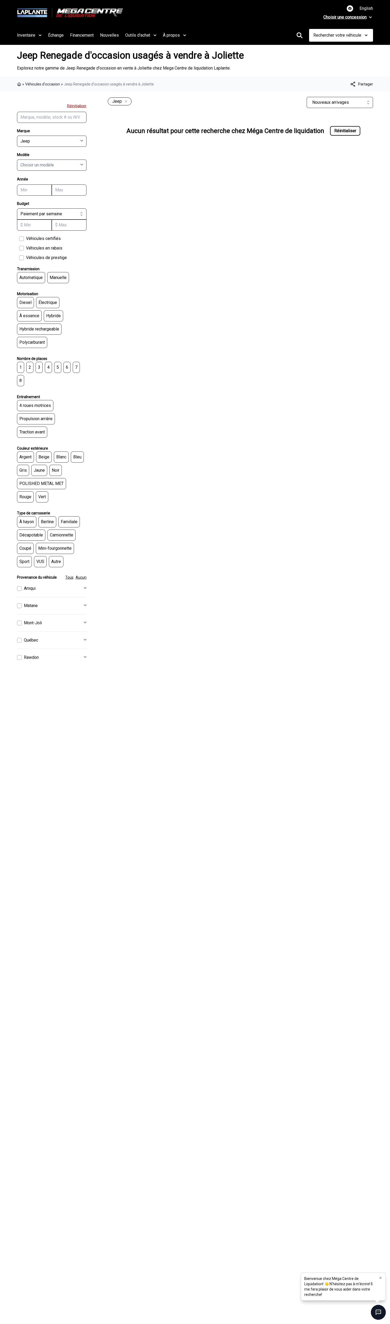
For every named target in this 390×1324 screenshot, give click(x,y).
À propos (171, 35)
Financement (82, 35)
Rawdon (31, 657)
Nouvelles (109, 35)
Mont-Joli (33, 622)
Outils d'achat (137, 35)
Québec (31, 640)
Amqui (30, 588)
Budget (23, 203)
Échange (56, 35)
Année (22, 179)
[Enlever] (125, 102)
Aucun (81, 577)
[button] (380, 1278)
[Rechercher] (299, 35)
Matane (31, 605)
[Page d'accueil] (19, 84)
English (366, 8)
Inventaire (26, 35)
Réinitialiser (76, 106)
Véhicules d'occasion (42, 84)
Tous (69, 577)
